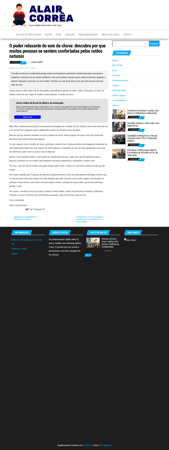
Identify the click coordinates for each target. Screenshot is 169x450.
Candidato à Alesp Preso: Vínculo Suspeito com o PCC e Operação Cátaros (142, 138)
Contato (127, 34)
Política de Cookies (19, 249)
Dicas (58, 34)
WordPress (87, 445)
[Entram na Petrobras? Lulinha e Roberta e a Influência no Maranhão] (118, 114)
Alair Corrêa (37, 62)
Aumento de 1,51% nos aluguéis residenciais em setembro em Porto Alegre (89, 219)
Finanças (115, 85)
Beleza (48, 34)
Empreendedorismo (88, 34)
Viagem (115, 105)
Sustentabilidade (119, 100)
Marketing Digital (110, 34)
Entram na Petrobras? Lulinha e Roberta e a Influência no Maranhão (143, 112)
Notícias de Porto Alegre (28, 34)
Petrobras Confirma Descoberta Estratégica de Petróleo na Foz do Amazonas (142, 153)
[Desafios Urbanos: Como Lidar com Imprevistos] (118, 126)
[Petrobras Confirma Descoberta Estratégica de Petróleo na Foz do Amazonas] (118, 153)
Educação (70, 34)
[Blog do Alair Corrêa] (10, 35)
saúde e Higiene (118, 95)
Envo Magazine (105, 445)
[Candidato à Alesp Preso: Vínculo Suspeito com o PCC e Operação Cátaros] (118, 139)
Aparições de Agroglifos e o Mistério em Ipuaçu (25, 218)
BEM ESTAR (117, 65)
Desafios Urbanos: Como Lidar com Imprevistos (143, 124)
